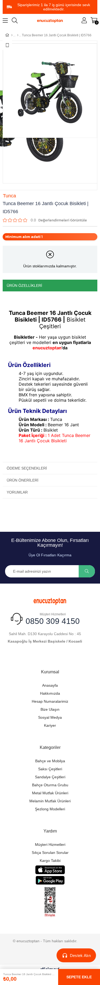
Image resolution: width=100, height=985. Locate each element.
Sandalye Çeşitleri (50, 777)
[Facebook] (26, 657)
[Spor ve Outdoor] (17, 35)
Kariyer (50, 725)
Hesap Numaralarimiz (50, 701)
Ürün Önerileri (22, 480)
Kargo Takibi (50, 860)
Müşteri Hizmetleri (50, 844)
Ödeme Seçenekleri (27, 468)
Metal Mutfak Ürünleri (50, 793)
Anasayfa (50, 685)
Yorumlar (17, 492)
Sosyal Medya (50, 717)
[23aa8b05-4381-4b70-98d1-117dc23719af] (50, 902)
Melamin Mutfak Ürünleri (50, 801)
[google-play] (50, 880)
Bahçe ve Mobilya (50, 761)
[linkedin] (73, 657)
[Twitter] (36, 657)
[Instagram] (45, 657)
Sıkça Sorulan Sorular (50, 852)
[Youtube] (54, 657)
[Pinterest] (64, 657)
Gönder (87, 571)
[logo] (50, 601)
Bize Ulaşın (50, 709)
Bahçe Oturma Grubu (50, 785)
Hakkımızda (50, 693)
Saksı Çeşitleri (50, 769)
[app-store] (50, 870)
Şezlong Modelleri (50, 809)
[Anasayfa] (12, 35)
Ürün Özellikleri (24, 285)
